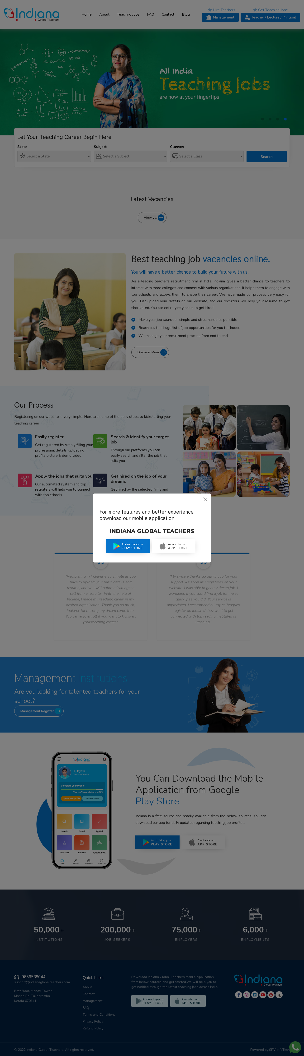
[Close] (205, 499)
